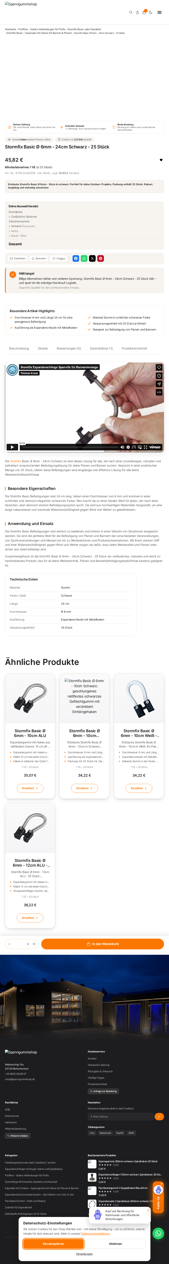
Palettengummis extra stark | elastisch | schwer (30, 1162)
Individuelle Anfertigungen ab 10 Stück (26, 1213)
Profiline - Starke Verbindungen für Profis (41, 29)
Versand (74, 173)
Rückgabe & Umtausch (100, 1071)
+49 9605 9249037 (15, 1073)
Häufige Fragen (96, 1077)
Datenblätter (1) (101, 348)
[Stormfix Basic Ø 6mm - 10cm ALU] (30, 735)
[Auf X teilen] (92, 258)
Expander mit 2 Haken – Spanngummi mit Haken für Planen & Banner (42, 1188)
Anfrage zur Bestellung (105, 1091)
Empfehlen (20, 258)
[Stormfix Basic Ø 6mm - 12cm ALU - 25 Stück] (30, 865)
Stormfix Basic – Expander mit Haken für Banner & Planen (39, 33)
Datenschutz (12, 1115)
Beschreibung (19, 348)
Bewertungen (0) (69, 348)
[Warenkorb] (144, 12)
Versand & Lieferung (98, 1064)
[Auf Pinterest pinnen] (100, 258)
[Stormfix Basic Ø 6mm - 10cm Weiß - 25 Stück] (139, 735)
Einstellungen (84, 1254)
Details (43, 348)
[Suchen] (131, 12)
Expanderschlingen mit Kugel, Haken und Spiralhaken (33, 1168)
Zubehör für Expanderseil (18, 1207)
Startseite (10, 29)
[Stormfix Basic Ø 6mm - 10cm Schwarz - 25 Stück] (84, 735)
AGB (7, 1109)
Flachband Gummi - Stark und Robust (25, 1200)
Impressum (11, 1122)
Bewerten (41, 258)
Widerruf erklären (19, 1135)
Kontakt (92, 1058)
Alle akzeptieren (53, 1243)
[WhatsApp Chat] (158, 1233)
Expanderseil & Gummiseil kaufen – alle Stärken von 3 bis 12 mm (39, 1194)
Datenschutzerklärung (95, 1233)
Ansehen (28, 788)
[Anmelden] (137, 12)
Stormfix (15, 461)
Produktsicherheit (134, 348)
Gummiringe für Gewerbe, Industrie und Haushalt (31, 1181)
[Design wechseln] (151, 12)
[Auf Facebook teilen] (76, 258)
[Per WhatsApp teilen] (84, 258)
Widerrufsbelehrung (15, 1128)
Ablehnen (115, 1243)
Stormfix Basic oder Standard (84, 29)
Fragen (61, 258)
